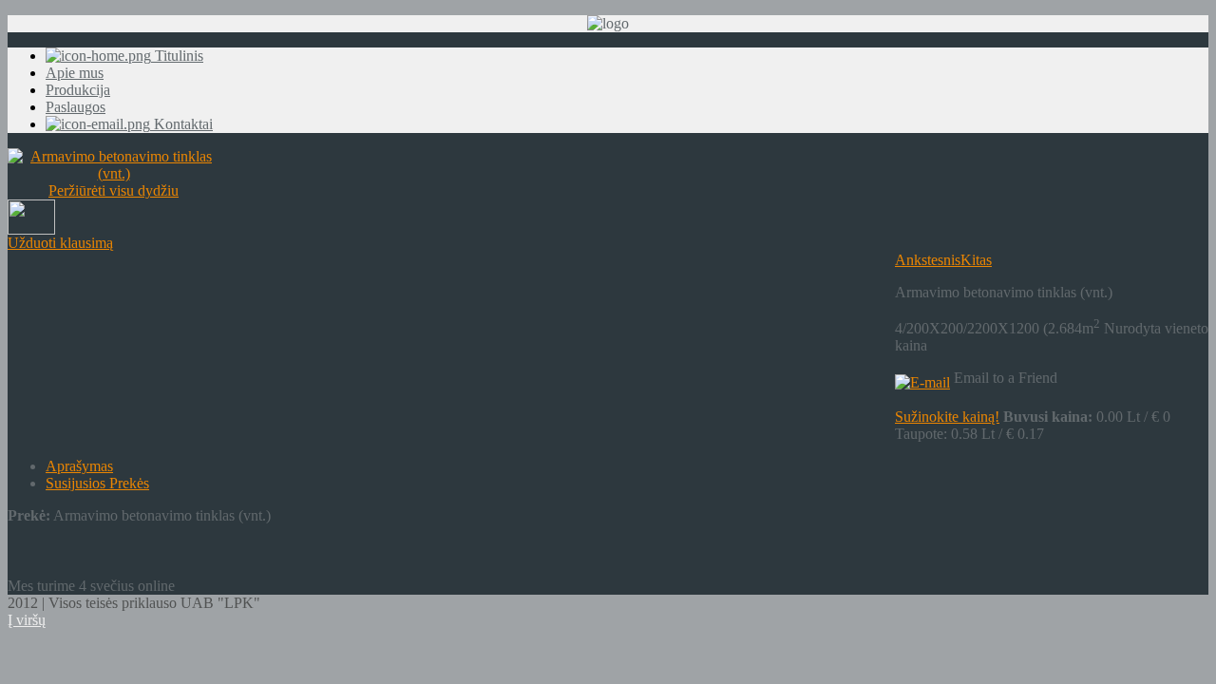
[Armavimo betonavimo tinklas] (31, 229)
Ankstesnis (927, 260)
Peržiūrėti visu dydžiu (113, 190)
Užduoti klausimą (60, 243)
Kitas (976, 260)
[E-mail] (922, 378)
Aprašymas (79, 466)
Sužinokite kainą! (947, 416)
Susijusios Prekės (97, 483)
